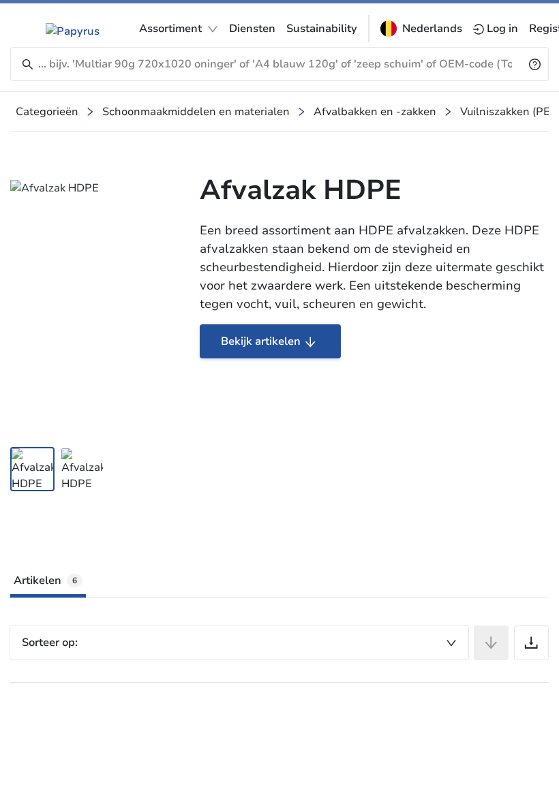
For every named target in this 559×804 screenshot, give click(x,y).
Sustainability (321, 28)
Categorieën (47, 111)
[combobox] (239, 642)
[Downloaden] (531, 642)
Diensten (252, 28)
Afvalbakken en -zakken (375, 111)
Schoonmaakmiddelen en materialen (196, 111)
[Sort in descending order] (491, 642)
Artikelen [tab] (45, 580)
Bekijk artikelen (261, 341)
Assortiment (170, 28)
